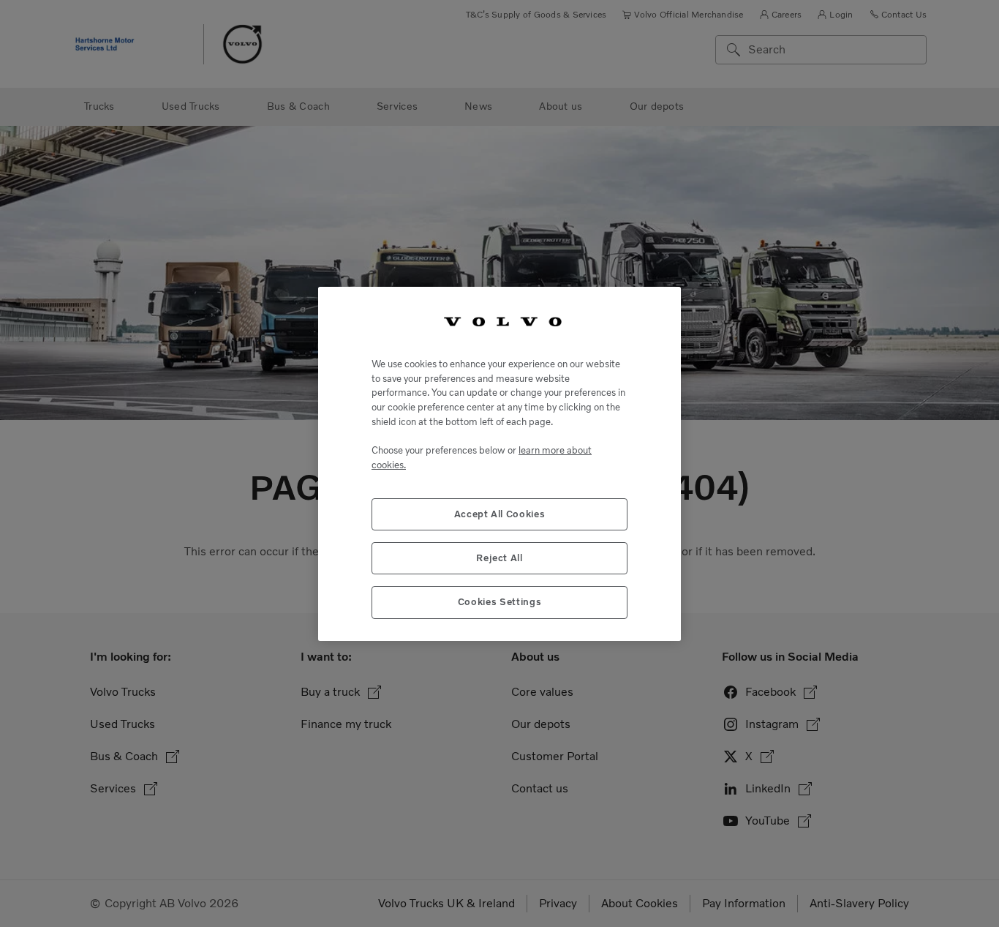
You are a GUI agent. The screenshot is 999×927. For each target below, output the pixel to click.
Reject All (499, 557)
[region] (499, 463)
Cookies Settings (500, 601)
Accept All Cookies (500, 513)
